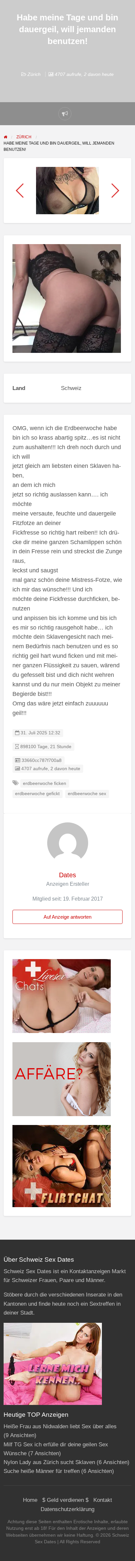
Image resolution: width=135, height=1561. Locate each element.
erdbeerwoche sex (87, 793)
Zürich (34, 74)
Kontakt (102, 1500)
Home (30, 1500)
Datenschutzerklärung (67, 1509)
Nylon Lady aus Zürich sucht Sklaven (49, 1462)
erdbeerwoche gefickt (37, 793)
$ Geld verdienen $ (65, 1500)
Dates (67, 875)
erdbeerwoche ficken (44, 783)
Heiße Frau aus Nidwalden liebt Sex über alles (60, 1426)
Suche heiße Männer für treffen (42, 1471)
